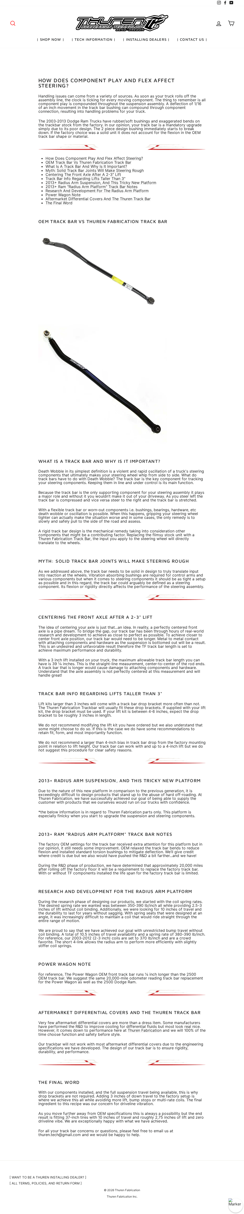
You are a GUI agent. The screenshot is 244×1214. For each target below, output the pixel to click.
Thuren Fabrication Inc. (122, 1196)
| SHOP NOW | (50, 39)
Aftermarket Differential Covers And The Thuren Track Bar (98, 199)
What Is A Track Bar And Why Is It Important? (86, 166)
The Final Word (59, 203)
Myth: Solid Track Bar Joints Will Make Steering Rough (95, 170)
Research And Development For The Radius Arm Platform (97, 191)
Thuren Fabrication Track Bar (64, 539)
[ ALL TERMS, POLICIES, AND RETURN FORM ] (46, 1183)
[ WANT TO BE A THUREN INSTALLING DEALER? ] (48, 1177)
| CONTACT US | (192, 39)
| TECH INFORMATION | (93, 39)
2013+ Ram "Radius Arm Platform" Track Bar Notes (91, 187)
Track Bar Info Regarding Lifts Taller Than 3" (85, 179)
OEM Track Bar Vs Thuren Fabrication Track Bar (88, 162)
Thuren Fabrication (145, 1030)
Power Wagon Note (63, 195)
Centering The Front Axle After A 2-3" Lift (83, 175)
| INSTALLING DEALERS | (146, 39)
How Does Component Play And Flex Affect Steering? (94, 158)
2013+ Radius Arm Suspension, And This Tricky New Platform (101, 183)
